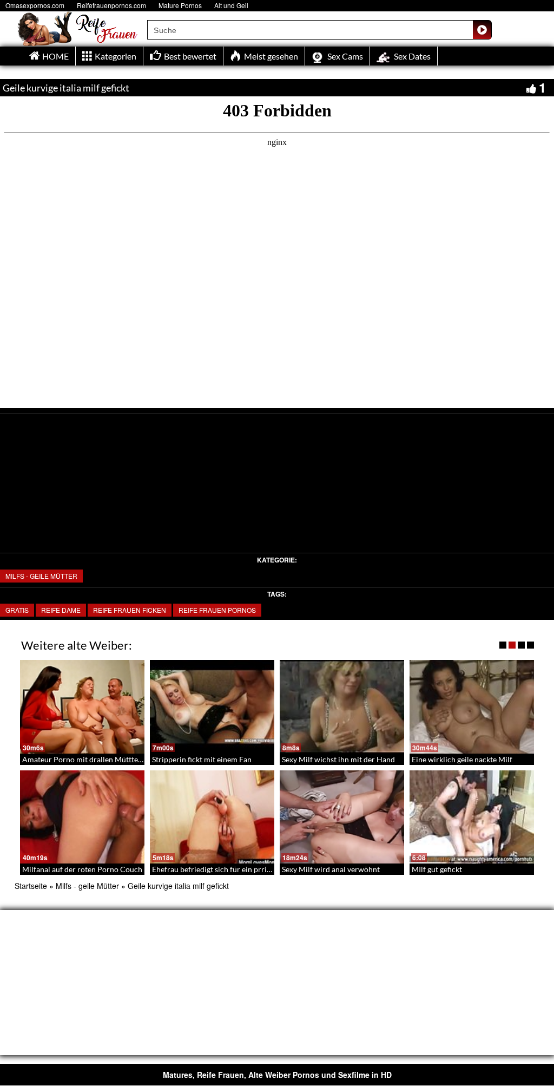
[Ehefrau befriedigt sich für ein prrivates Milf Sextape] (212, 817)
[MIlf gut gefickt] (472, 817)
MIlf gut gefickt (437, 869)
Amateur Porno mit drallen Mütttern (84, 759)
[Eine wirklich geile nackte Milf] (472, 707)
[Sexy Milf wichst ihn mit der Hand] (342, 707)
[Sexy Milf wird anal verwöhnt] (342, 817)
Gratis (17, 609)
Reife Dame (61, 609)
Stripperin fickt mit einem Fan (202, 759)
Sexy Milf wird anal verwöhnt (331, 869)
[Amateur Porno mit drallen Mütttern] (82, 707)
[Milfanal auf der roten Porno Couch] (82, 817)
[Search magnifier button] (482, 30)
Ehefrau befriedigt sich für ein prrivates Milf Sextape (239, 869)
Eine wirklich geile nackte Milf (462, 759)
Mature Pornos (180, 5)
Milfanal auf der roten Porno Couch (82, 869)
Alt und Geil (231, 5)
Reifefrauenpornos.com (111, 5)
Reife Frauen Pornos (217, 609)
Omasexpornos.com (34, 5)
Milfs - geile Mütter (41, 575)
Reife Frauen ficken (129, 609)
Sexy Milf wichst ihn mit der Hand (338, 759)
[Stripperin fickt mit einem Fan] (212, 707)
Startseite (31, 885)
